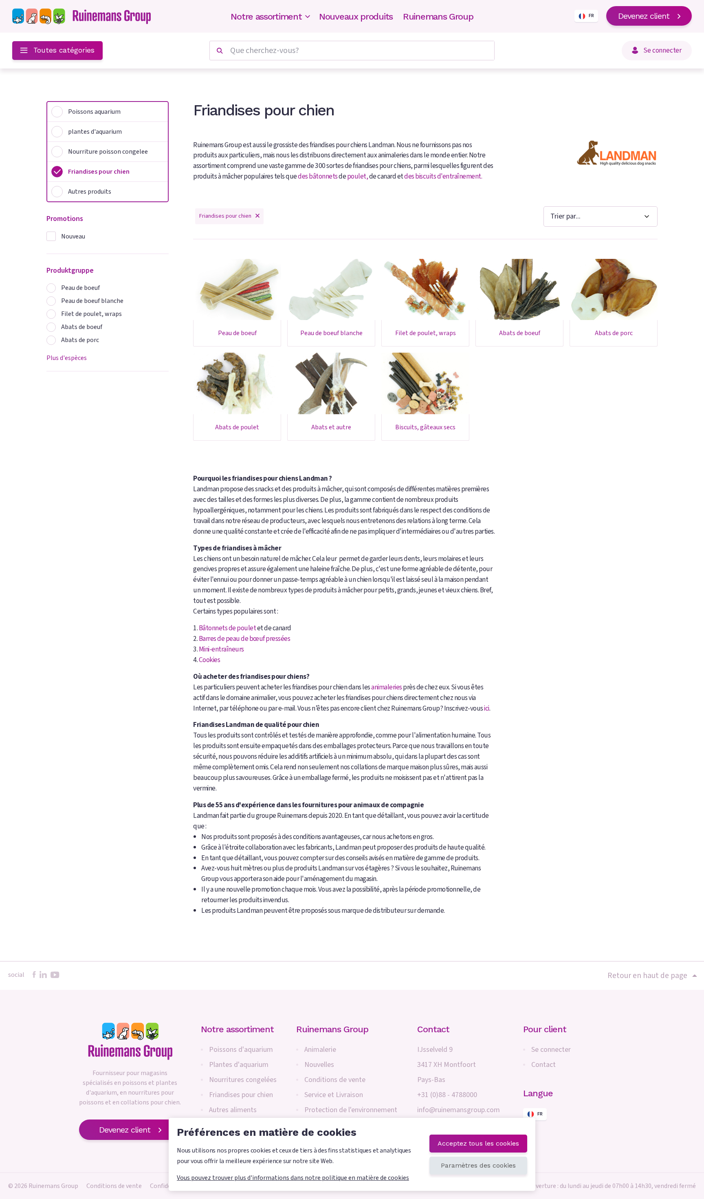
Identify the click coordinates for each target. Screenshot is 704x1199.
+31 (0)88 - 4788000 (447, 1095)
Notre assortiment (266, 16)
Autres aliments (233, 1110)
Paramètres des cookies (478, 1165)
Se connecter (551, 1049)
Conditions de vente (334, 1080)
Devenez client (643, 16)
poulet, (358, 176)
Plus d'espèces (66, 357)
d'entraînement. (459, 176)
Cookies (209, 660)
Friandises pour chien (241, 1095)
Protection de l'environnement (350, 1110)
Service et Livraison (333, 1095)
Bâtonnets (213, 628)
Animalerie (320, 1049)
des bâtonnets (318, 176)
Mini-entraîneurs (221, 649)
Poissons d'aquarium (241, 1049)
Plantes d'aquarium (238, 1065)
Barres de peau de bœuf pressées (244, 639)
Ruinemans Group (438, 16)
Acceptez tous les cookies (478, 1143)
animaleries (386, 687)
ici (486, 708)
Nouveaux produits (356, 16)
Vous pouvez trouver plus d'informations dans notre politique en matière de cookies (293, 1177)
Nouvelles (319, 1065)
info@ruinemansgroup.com (458, 1110)
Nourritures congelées (243, 1080)
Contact (543, 1065)
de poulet (242, 628)
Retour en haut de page (647, 975)
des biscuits (420, 176)
